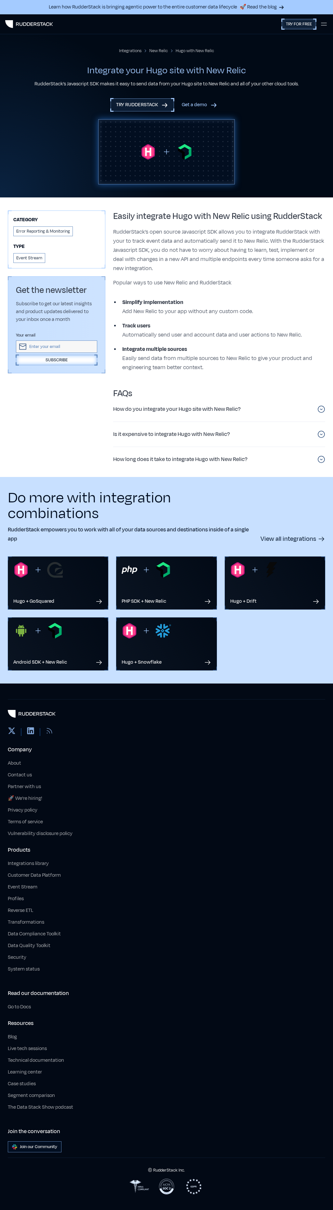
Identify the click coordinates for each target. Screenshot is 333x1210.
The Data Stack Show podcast (40, 1107)
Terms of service (25, 821)
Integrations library (28, 863)
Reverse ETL (20, 910)
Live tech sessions (27, 1048)
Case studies (22, 1083)
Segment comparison (31, 1095)
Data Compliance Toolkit (34, 933)
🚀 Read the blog (258, 7)
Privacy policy (22, 810)
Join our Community (38, 1147)
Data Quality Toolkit (29, 945)
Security (17, 957)
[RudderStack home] (29, 24)
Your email (25, 335)
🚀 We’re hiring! (25, 798)
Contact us (20, 774)
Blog (12, 1036)
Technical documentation (36, 1060)
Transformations (26, 922)
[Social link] (12, 732)
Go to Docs (19, 1006)
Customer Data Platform (34, 875)
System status (24, 969)
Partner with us (24, 786)
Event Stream (22, 887)
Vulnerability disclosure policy (40, 833)
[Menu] (324, 24)
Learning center (25, 1072)
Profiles (16, 898)
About (14, 763)
